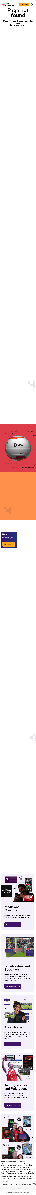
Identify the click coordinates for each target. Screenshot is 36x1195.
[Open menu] (32, 4)
